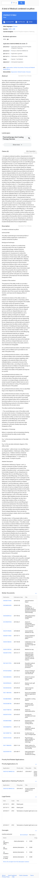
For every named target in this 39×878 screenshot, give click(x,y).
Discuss (28, 72)
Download (25, 834)
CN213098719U (7, 733)
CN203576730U (7, 714)
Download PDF (9, 22)
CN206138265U (7, 642)
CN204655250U (7, 688)
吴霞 (14, 29)
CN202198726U (7, 649)
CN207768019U (7, 709)
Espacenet (14, 72)
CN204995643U (7, 683)
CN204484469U (7, 677)
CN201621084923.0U (8, 771)
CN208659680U (7, 699)
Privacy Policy (5, 877)
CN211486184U (7, 692)
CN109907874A (7, 622)
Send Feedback (12, 875)
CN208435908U (7, 720)
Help (13, 877)
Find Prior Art (21, 22)
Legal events (9, 67)
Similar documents (18, 67)
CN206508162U (7, 615)
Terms (32, 875)
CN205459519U (7, 751)
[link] (6, 842)
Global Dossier (21, 72)
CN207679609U (7, 631)
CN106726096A (7, 670)
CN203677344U (7, 600)
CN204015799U (7, 652)
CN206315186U (7, 635)
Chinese (15, 26)
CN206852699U (7, 605)
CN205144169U (7, 738)
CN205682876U (7, 727)
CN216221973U (7, 663)
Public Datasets (23, 875)
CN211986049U (7, 745)
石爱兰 (10, 29)
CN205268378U (7, 703)
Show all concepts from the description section (16, 861)
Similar (30, 22)
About (3, 875)
